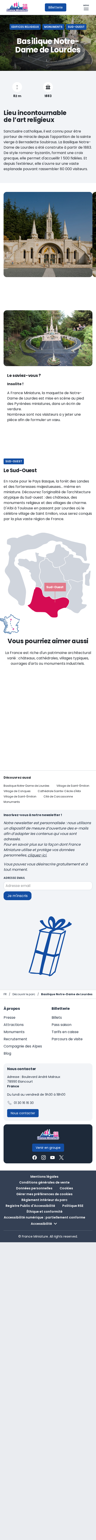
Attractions (14, 1024)
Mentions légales (44, 1176)
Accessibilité (41, 1223)
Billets (57, 1017)
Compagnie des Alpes (23, 1046)
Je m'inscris (17, 895)
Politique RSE (72, 1205)
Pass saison (61, 1024)
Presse (9, 1017)
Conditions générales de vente (44, 1182)
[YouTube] (52, 1157)
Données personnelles (34, 1188)
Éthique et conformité (45, 1211)
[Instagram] (43, 1157)
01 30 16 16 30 (24, 1103)
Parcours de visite (67, 1039)
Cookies (66, 1188)
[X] (61, 1157)
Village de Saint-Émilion (72, 786)
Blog (7, 1053)
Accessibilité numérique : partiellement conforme (44, 1217)
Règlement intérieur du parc (44, 1200)
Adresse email (14, 878)
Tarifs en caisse (65, 1031)
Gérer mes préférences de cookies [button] (44, 1194)
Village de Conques (17, 791)
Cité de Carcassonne (58, 796)
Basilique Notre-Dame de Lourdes (26, 786)
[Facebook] (34, 1157)
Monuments (12, 802)
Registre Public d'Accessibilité (30, 1205)
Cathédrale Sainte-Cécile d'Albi (59, 791)
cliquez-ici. (37, 855)
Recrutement (15, 1039)
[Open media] (48, 234)
